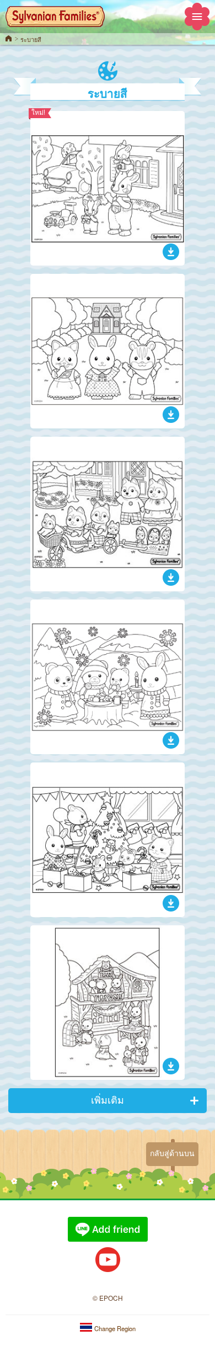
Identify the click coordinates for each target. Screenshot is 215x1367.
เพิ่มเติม (107, 1100)
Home (9, 38)
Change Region (114, 1328)
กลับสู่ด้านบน (172, 1153)
